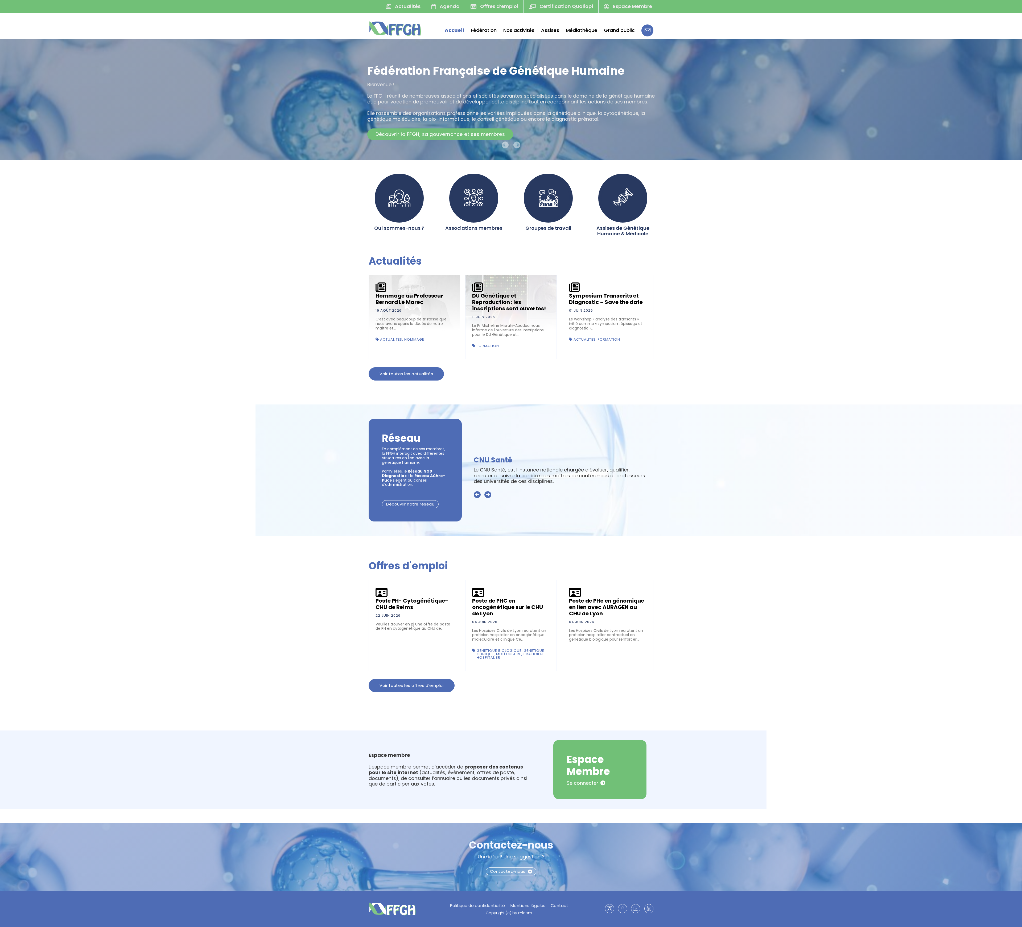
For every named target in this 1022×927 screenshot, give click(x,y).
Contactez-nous (511, 845)
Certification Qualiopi (565, 6)
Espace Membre (632, 6)
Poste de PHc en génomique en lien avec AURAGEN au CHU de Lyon (606, 607)
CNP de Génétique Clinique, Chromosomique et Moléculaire (558, 460)
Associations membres (473, 228)
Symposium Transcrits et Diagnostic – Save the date (606, 299)
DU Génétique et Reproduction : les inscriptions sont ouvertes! (509, 302)
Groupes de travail (548, 228)
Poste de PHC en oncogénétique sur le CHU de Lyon (507, 607)
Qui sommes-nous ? (399, 228)
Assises (550, 30)
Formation (488, 345)
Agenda (449, 6)
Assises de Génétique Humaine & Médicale (622, 231)
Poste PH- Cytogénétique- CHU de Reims (412, 604)
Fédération (484, 30)
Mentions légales (527, 905)
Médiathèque (581, 30)
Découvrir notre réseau (410, 504)
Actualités (407, 6)
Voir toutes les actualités (406, 374)
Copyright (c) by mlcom (509, 913)
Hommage (414, 339)
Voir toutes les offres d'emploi (412, 685)
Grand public (619, 30)
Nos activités (518, 30)
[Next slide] (487, 494)
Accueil (454, 30)
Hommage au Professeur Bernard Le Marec (409, 299)
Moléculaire (508, 654)
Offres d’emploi (498, 6)
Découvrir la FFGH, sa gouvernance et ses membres (440, 134)
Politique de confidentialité (477, 905)
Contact (559, 905)
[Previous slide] (477, 494)
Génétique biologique (499, 650)
